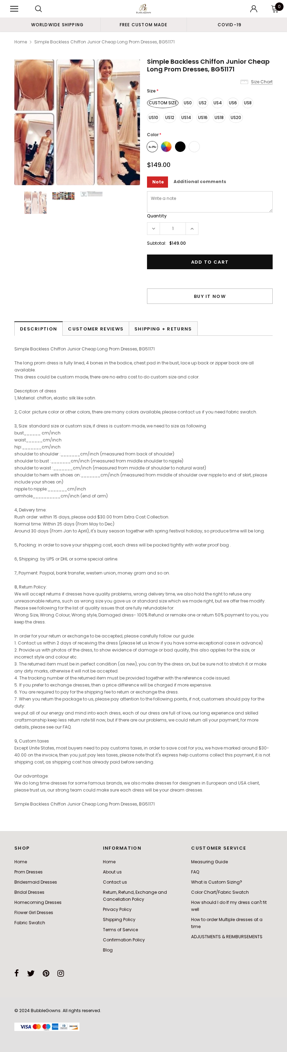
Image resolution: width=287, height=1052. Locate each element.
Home (20, 42)
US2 (202, 103)
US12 (169, 117)
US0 (188, 103)
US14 (186, 117)
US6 (233, 103)
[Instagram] (60, 973)
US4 (218, 103)
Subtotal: (156, 243)
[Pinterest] (46, 973)
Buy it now (210, 296)
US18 (219, 117)
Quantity (157, 216)
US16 (203, 117)
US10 (153, 117)
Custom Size (163, 103)
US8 (248, 103)
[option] (57, 25)
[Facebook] (16, 973)
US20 (236, 117)
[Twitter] (31, 973)
